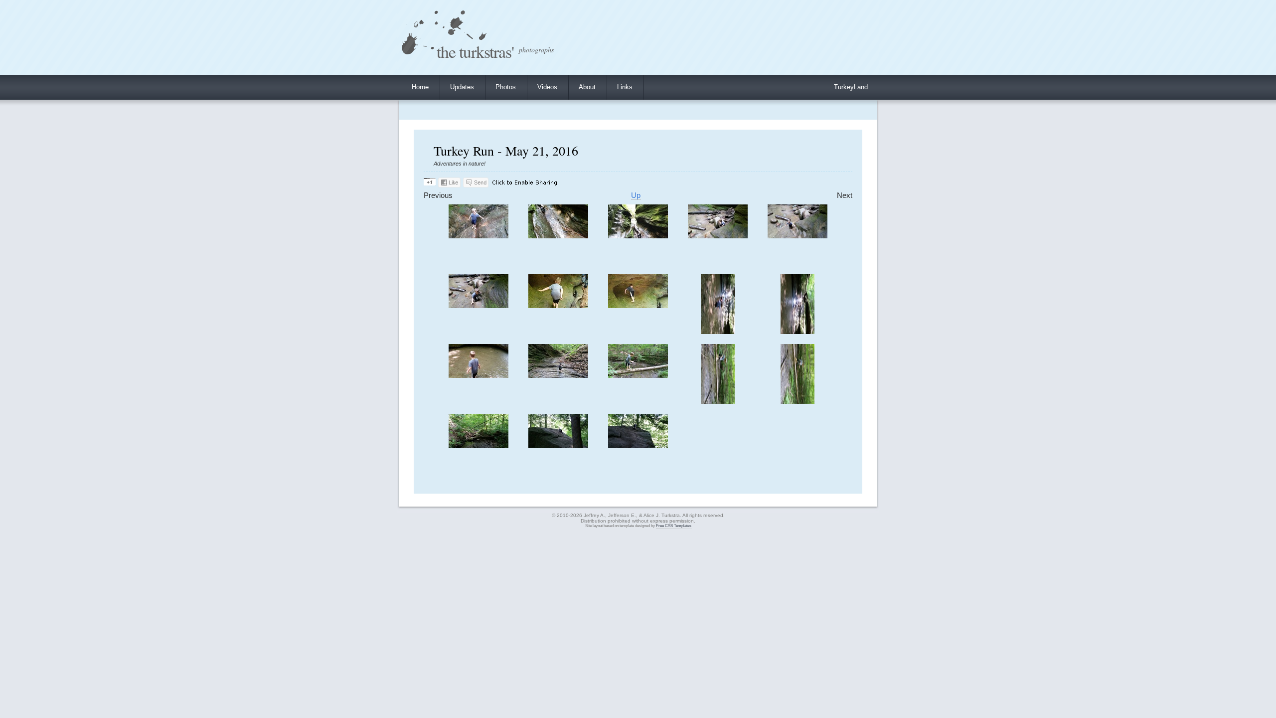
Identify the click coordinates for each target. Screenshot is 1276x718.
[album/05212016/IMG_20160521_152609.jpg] (638, 236)
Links (625, 87)
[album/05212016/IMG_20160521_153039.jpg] (797, 332)
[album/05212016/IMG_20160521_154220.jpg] (638, 375)
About (587, 87)
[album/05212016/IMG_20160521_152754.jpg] (718, 236)
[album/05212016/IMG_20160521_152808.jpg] (478, 306)
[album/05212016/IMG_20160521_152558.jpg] (478, 236)
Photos (505, 87)
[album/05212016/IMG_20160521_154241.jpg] (797, 401)
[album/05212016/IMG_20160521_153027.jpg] (718, 332)
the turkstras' (475, 51)
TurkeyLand (851, 87)
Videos (547, 87)
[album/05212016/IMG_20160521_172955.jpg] (558, 445)
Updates (462, 87)
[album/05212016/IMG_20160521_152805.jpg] (797, 236)
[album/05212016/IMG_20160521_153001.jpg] (638, 306)
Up (635, 195)
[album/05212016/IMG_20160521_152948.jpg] (558, 306)
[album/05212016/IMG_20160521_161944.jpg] (478, 445)
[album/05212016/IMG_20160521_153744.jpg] (558, 375)
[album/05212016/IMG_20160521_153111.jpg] (478, 375)
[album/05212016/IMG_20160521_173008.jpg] (638, 445)
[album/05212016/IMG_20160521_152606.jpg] (558, 236)
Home (420, 87)
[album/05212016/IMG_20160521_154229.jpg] (718, 401)
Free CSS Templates (673, 526)
